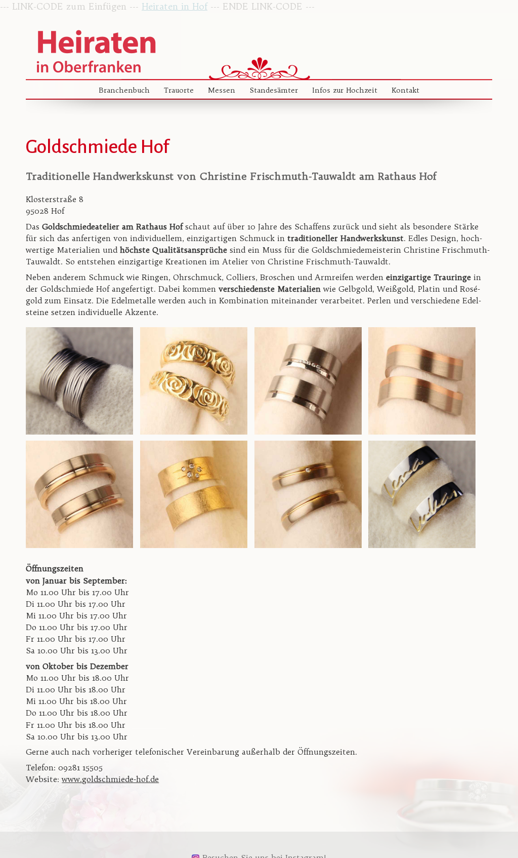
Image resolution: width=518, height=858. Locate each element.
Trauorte (179, 90)
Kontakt (405, 90)
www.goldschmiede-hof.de (110, 779)
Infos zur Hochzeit (344, 90)
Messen (221, 90)
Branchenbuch (124, 90)
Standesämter (274, 90)
